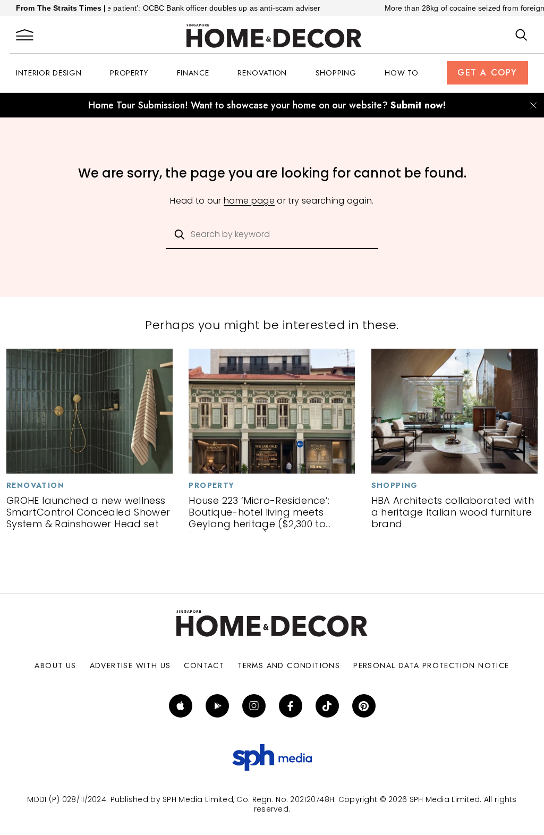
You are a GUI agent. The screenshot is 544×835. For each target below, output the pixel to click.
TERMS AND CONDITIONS (288, 665)
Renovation (262, 73)
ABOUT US (55, 665)
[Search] (521, 35)
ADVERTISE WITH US (130, 665)
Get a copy (487, 72)
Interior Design (49, 73)
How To (401, 73)
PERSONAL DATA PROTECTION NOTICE (431, 665)
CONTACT (204, 665)
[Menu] (24, 36)
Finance (193, 73)
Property (129, 73)
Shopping (336, 73)
